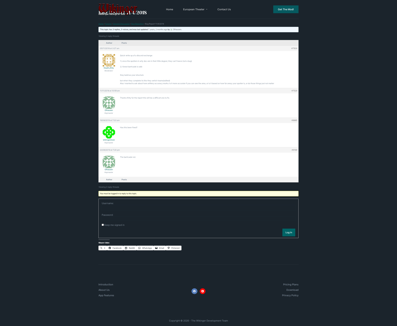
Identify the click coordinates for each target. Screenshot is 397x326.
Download (292, 289)
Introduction (105, 284)
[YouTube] (203, 291)
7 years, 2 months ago (157, 29)
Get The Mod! (286, 9)
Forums (108, 24)
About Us (104, 289)
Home (169, 9)
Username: (108, 203)
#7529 (294, 90)
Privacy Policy (290, 295)
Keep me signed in (114, 225)
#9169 (294, 150)
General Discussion (121, 24)
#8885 (294, 120)
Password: (107, 215)
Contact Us (224, 9)
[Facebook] (194, 291)
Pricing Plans (291, 284)
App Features (106, 295)
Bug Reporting (137, 24)
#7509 (294, 48)
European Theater (193, 9)
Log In (288, 232)
